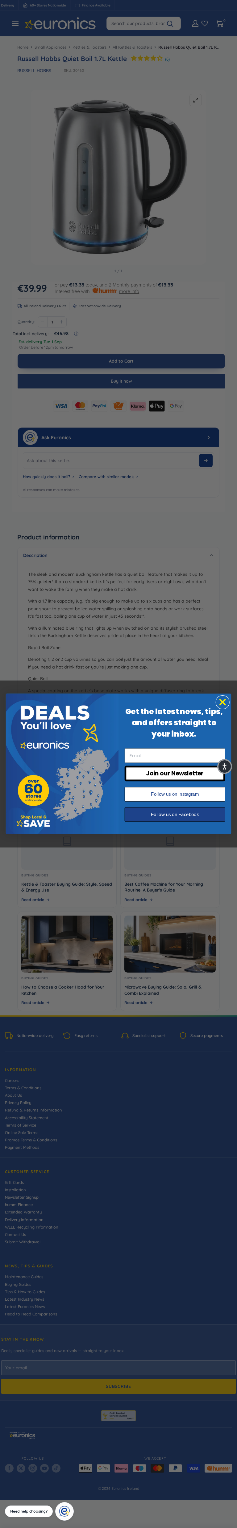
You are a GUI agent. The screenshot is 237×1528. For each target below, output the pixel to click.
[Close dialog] (222, 702)
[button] (224, 766)
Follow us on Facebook (175, 814)
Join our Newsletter (174, 774)
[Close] (72, 1504)
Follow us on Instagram (175, 794)
